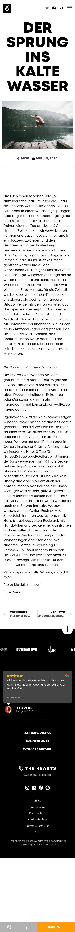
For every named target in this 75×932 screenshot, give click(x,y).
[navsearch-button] (61, 8)
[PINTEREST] (47, 787)
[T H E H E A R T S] (17, 8)
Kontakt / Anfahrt (37, 749)
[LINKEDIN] (34, 787)
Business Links (37, 741)
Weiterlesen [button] (14, 697)
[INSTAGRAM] (27, 787)
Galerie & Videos (37, 733)
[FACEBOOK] (41, 787)
